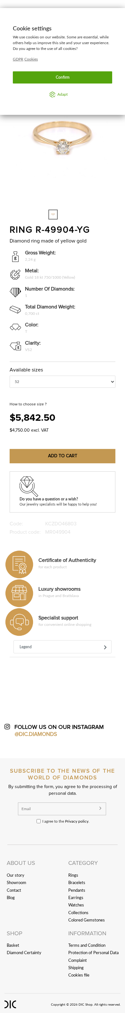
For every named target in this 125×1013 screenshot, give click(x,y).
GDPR (18, 59)
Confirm (63, 77)
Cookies (31, 59)
